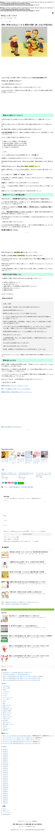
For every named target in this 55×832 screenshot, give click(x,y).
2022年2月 (5, 749)
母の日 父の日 (6, 714)
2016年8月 (5, 791)
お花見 (4, 689)
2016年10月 (5, 787)
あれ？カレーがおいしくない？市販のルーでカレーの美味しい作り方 (18, 737)
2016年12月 (5, 783)
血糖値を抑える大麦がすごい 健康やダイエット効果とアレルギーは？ (22, 602)
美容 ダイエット (7, 722)
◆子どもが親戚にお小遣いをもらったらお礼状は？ (16, 389)
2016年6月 (5, 795)
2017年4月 (5, 776)
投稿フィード (6, 810)
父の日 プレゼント (7, 716)
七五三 (4, 701)
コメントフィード (7, 812)
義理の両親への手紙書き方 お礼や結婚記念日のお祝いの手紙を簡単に (8, 474)
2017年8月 (5, 768)
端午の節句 (5, 720)
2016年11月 (5, 785)
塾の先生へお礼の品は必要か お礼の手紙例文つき (17, 604)
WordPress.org (6, 814)
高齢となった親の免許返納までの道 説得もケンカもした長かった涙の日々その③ (29, 655)
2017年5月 (5, 774)
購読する (4, 609)
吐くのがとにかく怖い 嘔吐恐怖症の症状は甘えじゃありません (17, 741)
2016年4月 (5, 799)
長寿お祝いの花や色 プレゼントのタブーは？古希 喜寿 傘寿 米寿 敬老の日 (29, 552)
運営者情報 (34, 821)
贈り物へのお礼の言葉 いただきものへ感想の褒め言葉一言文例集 (27, 572)
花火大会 (5, 726)
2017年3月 (5, 778)
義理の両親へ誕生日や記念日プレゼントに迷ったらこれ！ (44, 461)
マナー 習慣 (8, 487)
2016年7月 (5, 793)
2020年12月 (5, 755)
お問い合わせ (20, 821)
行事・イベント (6, 728)
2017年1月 (5, 781)
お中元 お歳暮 (6, 687)
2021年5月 (5, 753)
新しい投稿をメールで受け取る (12, 539)
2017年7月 (5, 770)
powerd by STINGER (40, 829)
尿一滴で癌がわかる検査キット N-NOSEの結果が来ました (23, 625)
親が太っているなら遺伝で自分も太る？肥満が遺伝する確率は (17, 735)
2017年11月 (5, 762)
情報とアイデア (6, 707)
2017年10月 (5, 764)
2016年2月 (5, 802)
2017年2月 (5, 780)
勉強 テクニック (7, 705)
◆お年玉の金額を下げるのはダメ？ (11, 427)
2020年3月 (5, 758)
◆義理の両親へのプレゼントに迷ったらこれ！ (15, 385)
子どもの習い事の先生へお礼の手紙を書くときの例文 (4, 460)
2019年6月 (5, 760)
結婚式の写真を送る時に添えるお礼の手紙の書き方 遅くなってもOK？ (26, 474)
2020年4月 (5, 757)
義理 (32, 487)
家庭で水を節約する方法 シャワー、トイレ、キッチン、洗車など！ (12, 461)
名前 (5, 515)
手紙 (28, 487)
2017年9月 (5, 766)
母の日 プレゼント (7, 712)
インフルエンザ (6, 691)
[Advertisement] (27, 67)
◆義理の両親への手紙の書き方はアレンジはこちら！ (16, 392)
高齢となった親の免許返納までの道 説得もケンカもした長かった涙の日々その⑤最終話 (30, 635)
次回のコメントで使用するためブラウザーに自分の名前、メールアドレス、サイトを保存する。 (25, 531)
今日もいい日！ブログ (9, 16)
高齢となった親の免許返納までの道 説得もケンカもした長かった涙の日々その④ (29, 645)
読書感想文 (5, 730)
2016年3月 (5, 801)
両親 (25, 487)
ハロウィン (5, 693)
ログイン (5, 808)
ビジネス (5, 695)
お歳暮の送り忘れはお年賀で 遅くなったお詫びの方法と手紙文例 (27, 562)
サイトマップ (28, 821)
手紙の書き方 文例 (18, 487)
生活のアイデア (6, 718)
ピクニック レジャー (8, 697)
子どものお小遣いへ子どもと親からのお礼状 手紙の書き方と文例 (36, 461)
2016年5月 (5, 797)
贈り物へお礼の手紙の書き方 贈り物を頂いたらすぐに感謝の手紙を (28, 461)
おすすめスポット (7, 686)
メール (5, 520)
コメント (6, 500)
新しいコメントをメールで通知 (12, 537)
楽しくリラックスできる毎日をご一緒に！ (27, 826)
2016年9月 (5, 789)
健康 (4, 703)
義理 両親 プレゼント (8, 724)
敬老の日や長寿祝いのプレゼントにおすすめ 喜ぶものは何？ (20, 461)
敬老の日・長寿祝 (7, 710)
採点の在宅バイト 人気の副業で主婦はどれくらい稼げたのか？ (24, 616)
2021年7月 (5, 751)
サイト (5, 525)
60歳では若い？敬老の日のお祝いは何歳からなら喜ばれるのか (26, 592)
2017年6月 (5, 772)
